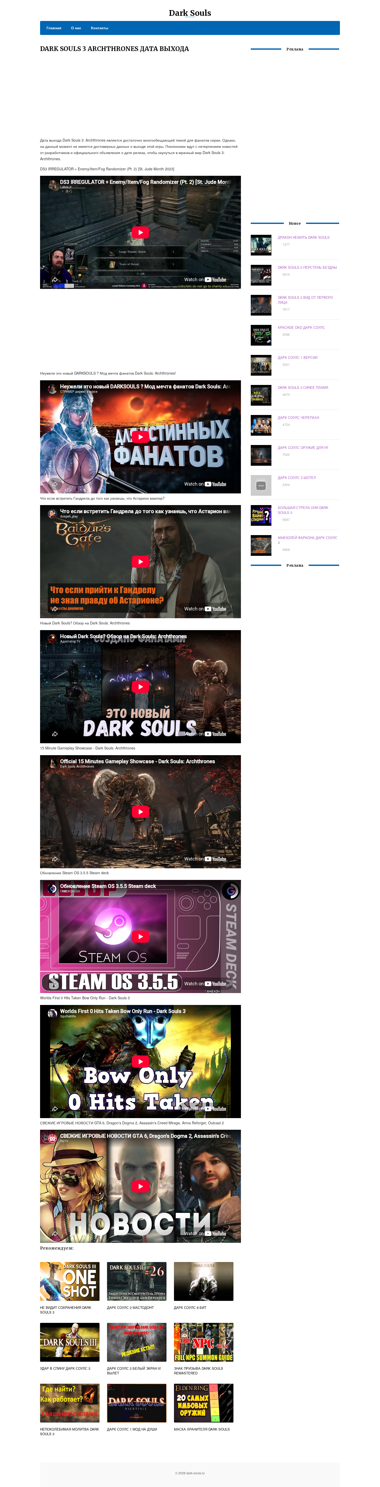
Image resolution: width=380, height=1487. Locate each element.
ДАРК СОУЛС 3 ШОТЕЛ (297, 477)
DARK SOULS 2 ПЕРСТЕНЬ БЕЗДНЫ (307, 267)
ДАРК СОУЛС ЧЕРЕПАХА (298, 417)
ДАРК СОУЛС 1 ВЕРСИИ (297, 357)
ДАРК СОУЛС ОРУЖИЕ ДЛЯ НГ (303, 447)
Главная (54, 27)
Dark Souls (190, 13)
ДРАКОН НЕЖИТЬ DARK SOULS (304, 237)
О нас (76, 27)
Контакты (99, 27)
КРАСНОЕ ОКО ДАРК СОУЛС (301, 327)
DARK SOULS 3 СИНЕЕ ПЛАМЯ (303, 387)
